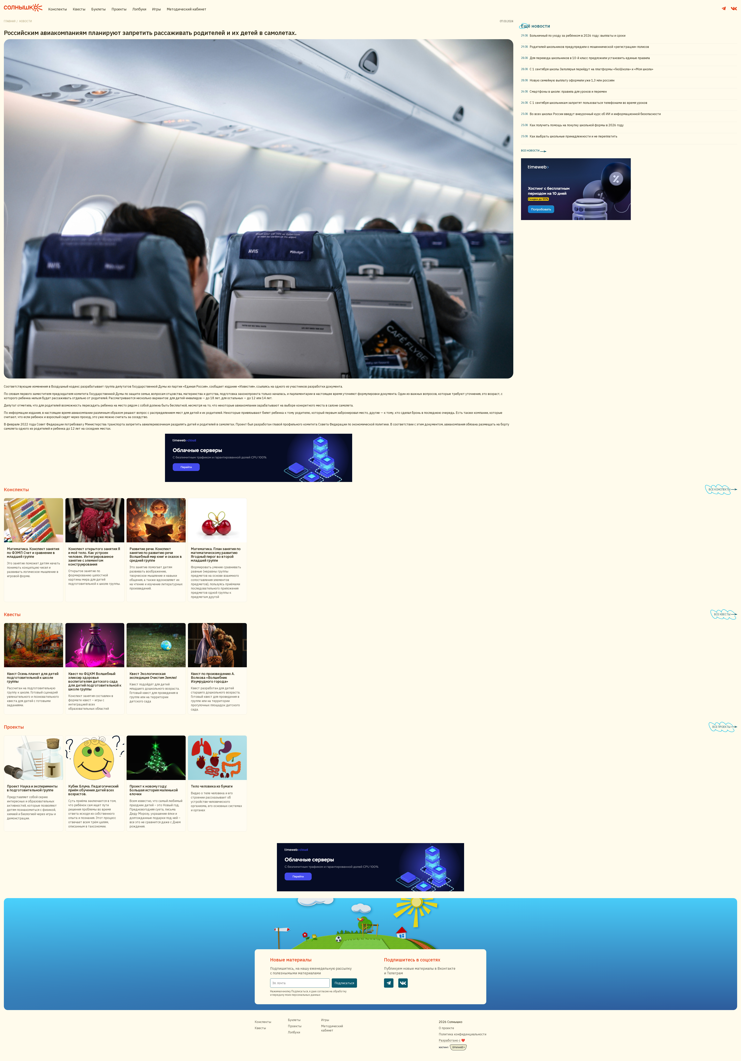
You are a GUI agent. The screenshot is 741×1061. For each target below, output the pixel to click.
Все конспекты (720, 489)
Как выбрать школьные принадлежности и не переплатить (573, 136)
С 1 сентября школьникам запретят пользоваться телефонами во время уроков (588, 103)
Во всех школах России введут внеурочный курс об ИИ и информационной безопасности (595, 114)
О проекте (446, 1028)
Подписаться (344, 983)
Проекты (119, 9)
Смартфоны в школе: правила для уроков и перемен (568, 91)
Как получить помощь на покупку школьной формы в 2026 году (577, 125)
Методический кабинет (186, 9)
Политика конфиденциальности (462, 1034)
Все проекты (721, 727)
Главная (9, 21)
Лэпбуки (139, 9)
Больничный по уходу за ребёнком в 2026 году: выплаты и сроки (577, 35)
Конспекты (57, 9)
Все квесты (722, 614)
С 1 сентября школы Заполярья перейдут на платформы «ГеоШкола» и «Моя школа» (591, 69)
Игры (156, 9)
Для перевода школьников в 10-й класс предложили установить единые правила (590, 58)
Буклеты (98, 9)
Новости (25, 21)
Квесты (79, 9)
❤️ (452, 1040)
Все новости (530, 150)
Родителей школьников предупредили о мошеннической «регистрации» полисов (589, 47)
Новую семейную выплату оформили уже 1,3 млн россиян (572, 80)
